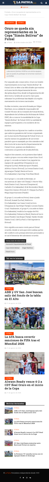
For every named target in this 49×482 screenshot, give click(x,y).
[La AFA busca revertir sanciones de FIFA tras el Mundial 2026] (24, 318)
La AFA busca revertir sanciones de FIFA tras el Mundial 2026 (22, 340)
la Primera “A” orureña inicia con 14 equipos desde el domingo (28, 455)
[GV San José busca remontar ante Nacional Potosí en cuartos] (9, 443)
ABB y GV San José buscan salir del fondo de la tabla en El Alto (24, 295)
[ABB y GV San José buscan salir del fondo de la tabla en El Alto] (24, 274)
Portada (7, 12)
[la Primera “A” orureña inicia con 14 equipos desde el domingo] (9, 454)
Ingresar (25, 7)
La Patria (9, 42)
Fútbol (21, 23)
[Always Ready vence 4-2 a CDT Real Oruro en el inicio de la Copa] (24, 363)
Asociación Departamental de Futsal (18, 244)
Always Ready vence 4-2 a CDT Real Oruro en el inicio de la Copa (24, 385)
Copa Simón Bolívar (13, 248)
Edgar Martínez (27, 248)
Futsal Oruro (10, 252)
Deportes (10, 23)
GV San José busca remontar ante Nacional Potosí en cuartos (27, 444)
